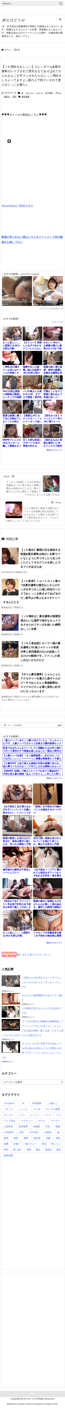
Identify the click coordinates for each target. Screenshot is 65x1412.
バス (58, 1114)
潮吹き (7, 96)
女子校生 (49, 93)
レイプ (39, 93)
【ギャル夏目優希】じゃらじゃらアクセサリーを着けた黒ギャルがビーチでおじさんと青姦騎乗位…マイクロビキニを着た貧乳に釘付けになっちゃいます (40, 683)
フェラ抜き (10, 1120)
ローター (55, 1120)
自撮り (16, 1143)
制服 (58, 1126)
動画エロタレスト (55, 450)
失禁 (21, 1132)
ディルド (8, 1114)
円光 (48, 1126)
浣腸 (48, 1138)
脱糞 (6, 1143)
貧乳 (14, 96)
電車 (29, 1149)
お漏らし (53, 1103)
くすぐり (8, 1109)
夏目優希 (26, 96)
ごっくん (23, 1109)
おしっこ (30, 93)
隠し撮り (17, 1149)
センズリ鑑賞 (53, 1109)
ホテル (41, 1120)
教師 (26, 1138)
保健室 (36, 1126)
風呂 (58, 1149)
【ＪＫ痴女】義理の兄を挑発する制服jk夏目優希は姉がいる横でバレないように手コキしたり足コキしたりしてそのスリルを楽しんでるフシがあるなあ (40, 558)
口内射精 (8, 1132)
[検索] (60, 3)
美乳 (58, 1138)
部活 (44, 1143)
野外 (6, 1149)
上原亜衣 (8, 1126)
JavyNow (9, 1103)
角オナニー (31, 1143)
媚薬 (6, 1138)
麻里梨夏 (8, 1155)
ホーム (7, 49)
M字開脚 (36, 1103)
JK (18, 49)
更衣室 (37, 1138)
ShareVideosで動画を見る (17, 205)
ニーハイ (34, 1114)
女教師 (48, 1132)
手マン (59, 93)
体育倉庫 (23, 1126)
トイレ (21, 1114)
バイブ (47, 1114)
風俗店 (48, 1149)
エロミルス (58, 321)
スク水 (37, 1109)
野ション (56, 1143)
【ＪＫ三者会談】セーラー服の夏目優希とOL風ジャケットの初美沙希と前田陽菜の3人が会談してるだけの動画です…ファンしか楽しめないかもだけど (40, 651)
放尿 (16, 1138)
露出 (38, 1149)
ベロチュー (27, 1120)
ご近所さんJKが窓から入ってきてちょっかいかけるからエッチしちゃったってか (42, 982)
